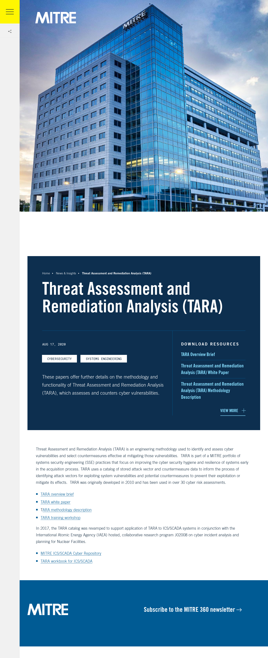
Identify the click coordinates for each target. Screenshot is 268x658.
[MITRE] (55, 17)
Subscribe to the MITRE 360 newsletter (190, 609)
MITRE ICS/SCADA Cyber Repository (71, 553)
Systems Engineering (104, 359)
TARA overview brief (57, 494)
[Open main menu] (10, 12)
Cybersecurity (59, 359)
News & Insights (66, 273)
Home (46, 273)
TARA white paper (55, 502)
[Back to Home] (85, 609)
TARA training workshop (60, 517)
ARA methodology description (67, 510)
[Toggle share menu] (10, 31)
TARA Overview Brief (198, 354)
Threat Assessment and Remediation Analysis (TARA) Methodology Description (212, 390)
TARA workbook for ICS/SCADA (66, 561)
